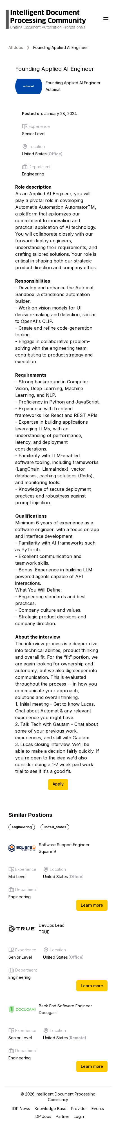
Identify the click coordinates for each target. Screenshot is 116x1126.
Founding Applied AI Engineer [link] (60, 47)
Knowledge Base (50, 1108)
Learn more (92, 905)
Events (98, 1108)
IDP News (21, 1108)
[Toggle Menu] (105, 19)
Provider (79, 1108)
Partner (62, 1116)
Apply (58, 784)
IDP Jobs (43, 1116)
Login (79, 1116)
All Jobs (15, 47)
